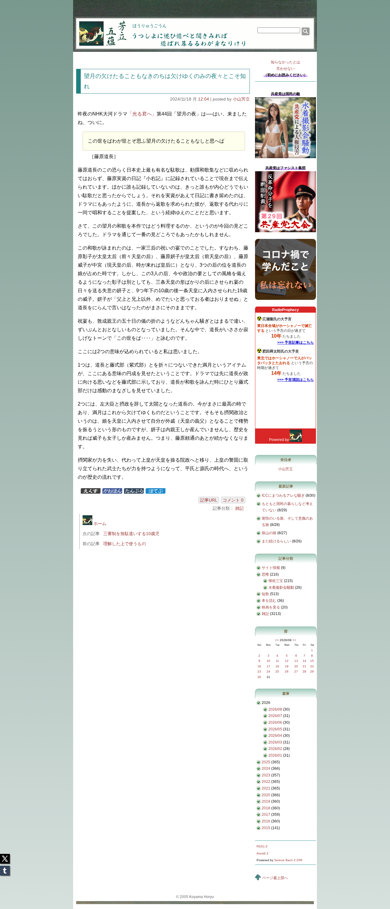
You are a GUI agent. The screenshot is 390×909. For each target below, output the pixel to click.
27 (296, 671)
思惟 (265, 574)
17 (268, 666)
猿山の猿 (269, 533)
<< (277, 640)
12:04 (203, 99)
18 (277, 666)
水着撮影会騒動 (281, 587)
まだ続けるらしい (276, 541)
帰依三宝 (275, 581)
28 (304, 671)
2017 (266, 814)
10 (268, 660)
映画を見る (271, 607)
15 (312, 660)
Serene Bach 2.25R (288, 860)
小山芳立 (241, 99)
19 (287, 666)
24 (268, 671)
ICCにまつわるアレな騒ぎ (283, 495)
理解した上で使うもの (124, 543)
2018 (266, 808)
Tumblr (5, 869)
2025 (266, 762)
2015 (266, 828)
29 (312, 671)
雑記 (239, 508)
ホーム (99, 523)
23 (259, 671)
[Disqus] (164, 635)
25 (277, 671)
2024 (266, 768)
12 (287, 660)
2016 (266, 821)
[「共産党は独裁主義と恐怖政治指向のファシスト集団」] (285, 231)
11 (277, 660)
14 (304, 660)
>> (294, 640)
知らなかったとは (285, 65)
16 (259, 666)
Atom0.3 (262, 853)
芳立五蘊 (98, 29)
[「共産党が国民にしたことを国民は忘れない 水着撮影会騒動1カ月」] (285, 157)
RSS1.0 (262, 846)
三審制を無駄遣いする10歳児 (131, 533)
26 (287, 671)
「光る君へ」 (142, 113)
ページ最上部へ (275, 878)
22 (312, 666)
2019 (266, 801)
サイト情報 (271, 568)
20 (296, 666)
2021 (266, 788)
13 (296, 660)
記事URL (208, 500)
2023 (266, 775)
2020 (266, 795)
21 (304, 666)
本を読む (269, 600)
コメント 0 (233, 500)
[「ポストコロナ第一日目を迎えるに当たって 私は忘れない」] (285, 298)
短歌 (265, 594)
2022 (266, 781)
